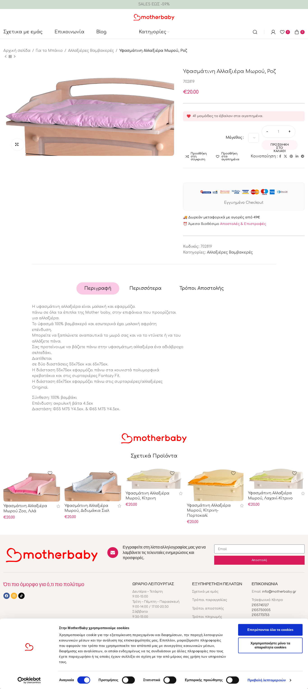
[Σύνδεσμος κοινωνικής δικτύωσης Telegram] (303, 156)
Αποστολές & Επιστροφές (243, 224)
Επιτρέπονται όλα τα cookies (270, 630)
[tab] (97, 288)
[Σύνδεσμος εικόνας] (52, 555)
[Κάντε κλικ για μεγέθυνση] (17, 144)
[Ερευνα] (255, 31)
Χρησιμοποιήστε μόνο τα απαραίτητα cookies (270, 645)
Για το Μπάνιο (49, 51)
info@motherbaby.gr (279, 591)
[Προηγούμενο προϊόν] (5, 56)
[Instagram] (14, 596)
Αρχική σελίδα (16, 51)
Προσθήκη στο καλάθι (280, 146)
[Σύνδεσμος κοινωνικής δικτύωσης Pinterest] (291, 156)
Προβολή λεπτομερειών (267, 680)
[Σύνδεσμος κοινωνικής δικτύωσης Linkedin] (297, 156)
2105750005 (261, 610)
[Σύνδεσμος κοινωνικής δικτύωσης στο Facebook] (280, 156)
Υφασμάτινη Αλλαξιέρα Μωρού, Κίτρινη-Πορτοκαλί (209, 510)
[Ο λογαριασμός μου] (273, 31)
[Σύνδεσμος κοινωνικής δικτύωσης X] (285, 156)
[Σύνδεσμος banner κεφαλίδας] (154, 4)
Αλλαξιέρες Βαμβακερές (91, 51)
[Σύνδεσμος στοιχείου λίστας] (218, 591)
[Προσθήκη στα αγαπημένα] (49, 474)
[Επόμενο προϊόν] (14, 56)
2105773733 (260, 615)
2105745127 (260, 605)
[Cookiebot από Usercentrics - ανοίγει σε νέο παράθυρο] (29, 680)
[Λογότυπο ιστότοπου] (154, 17)
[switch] (128, 680)
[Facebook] (6, 596)
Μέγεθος (234, 138)
